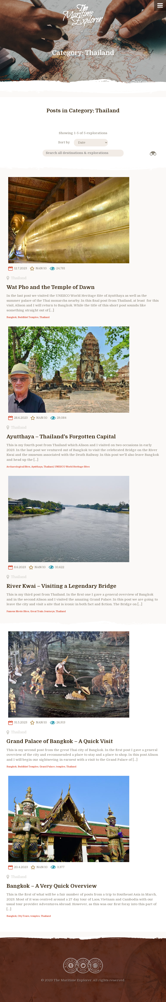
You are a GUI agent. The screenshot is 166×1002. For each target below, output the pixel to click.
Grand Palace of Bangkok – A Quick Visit (59, 741)
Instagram (95, 966)
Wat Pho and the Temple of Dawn (50, 287)
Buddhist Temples (28, 317)
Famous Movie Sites (17, 611)
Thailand (18, 278)
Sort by (64, 142)
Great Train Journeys (42, 611)
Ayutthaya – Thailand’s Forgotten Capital (61, 437)
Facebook (71, 966)
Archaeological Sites (18, 467)
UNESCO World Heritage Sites (72, 467)
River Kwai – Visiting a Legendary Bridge (61, 586)
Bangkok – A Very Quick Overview (51, 886)
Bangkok (11, 317)
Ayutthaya (37, 467)
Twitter (83, 966)
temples (60, 766)
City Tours (23, 916)
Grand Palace (47, 766)
